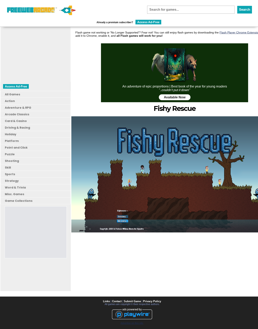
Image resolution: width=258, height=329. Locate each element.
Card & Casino (16, 121)
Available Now (174, 97)
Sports (10, 174)
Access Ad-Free (148, 22)
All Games (12, 94)
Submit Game (132, 301)
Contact (117, 301)
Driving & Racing (17, 128)
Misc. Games (14, 194)
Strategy (12, 181)
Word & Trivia (15, 187)
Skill (8, 168)
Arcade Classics (17, 114)
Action (10, 101)
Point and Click (16, 148)
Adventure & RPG (18, 108)
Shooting (12, 161)
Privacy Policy (152, 301)
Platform (12, 141)
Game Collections (18, 201)
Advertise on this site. (132, 323)
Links (106, 301)
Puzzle (10, 154)
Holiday (10, 134)
